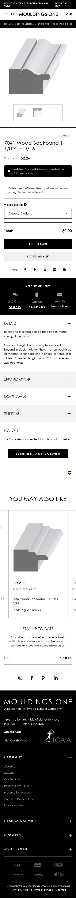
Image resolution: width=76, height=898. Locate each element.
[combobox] (38, 213)
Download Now (61, 4)
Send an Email (59, 306)
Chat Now (15, 306)
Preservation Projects (18, 792)
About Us (10, 766)
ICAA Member (13, 805)
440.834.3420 (37, 306)
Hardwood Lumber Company (42, 708)
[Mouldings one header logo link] (38, 14)
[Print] (64, 269)
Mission (9, 772)
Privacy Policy (21, 889)
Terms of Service (43, 889)
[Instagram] (20, 678)
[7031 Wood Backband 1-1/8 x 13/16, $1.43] (44, 547)
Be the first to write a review (38, 453)
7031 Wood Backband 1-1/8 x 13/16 (44, 601)
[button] (38, 451)
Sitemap (61, 889)
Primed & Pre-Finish (16, 786)
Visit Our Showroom (17, 740)
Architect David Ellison (19, 799)
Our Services (12, 779)
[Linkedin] (56, 678)
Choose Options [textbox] (20, 213)
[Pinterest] (34, 269)
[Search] (13, 14)
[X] (45, 269)
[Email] (54, 269)
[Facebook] (25, 269)
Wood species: (13, 204)
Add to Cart (37, 244)
